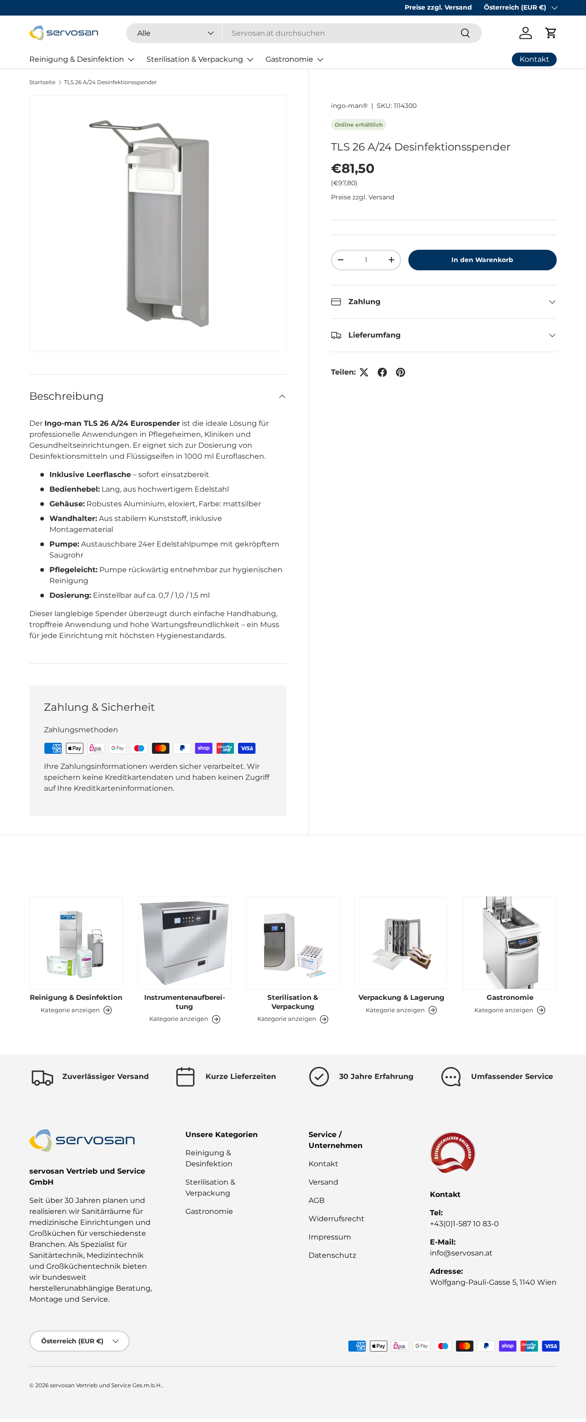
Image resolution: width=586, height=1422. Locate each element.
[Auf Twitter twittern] (364, 372)
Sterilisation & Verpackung (194, 59)
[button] (551, 33)
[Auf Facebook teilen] (382, 372)
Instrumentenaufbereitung (184, 1002)
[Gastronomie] (509, 942)
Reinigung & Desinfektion (76, 59)
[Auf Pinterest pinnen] (400, 372)
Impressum (330, 1237)
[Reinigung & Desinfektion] (76, 942)
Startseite (42, 82)
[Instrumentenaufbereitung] (184, 942)
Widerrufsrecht (336, 1218)
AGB (317, 1200)
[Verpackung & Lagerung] (401, 942)
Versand (323, 1182)
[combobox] (304, 33)
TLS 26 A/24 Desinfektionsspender (110, 82)
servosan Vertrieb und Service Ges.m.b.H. (106, 1385)
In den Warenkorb (482, 260)
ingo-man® (349, 106)
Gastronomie (289, 59)
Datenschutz (332, 1255)
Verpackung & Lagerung (401, 997)
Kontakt (323, 1163)
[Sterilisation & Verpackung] (293, 942)
